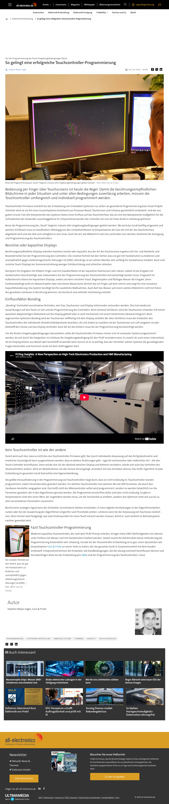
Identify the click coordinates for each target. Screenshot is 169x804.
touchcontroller (107, 639)
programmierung (15, 639)
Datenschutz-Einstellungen (89, 797)
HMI (83, 555)
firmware (79, 639)
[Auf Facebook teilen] (153, 70)
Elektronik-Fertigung (83, 12)
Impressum (59, 797)
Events (46, 4)
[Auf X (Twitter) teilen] (157, 70)
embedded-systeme (62, 639)
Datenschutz (48, 797)
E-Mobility (101, 12)
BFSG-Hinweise (71, 797)
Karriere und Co (119, 12)
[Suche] (125, 4)
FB (45, 788)
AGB (40, 797)
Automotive (38, 12)
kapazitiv (91, 639)
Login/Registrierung (145, 4)
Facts (117, 797)
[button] (10, 702)
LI (40, 788)
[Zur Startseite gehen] (26, 4)
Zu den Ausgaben (115, 776)
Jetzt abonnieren (24, 778)
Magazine (75, 4)
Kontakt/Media (108, 797)
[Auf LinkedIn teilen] (161, 70)
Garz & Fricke (54, 546)
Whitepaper (89, 4)
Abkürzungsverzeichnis (109, 4)
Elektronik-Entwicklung (58, 12)
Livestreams (61, 4)
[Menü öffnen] (9, 4)
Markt (133, 12)
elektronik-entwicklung (38, 639)
